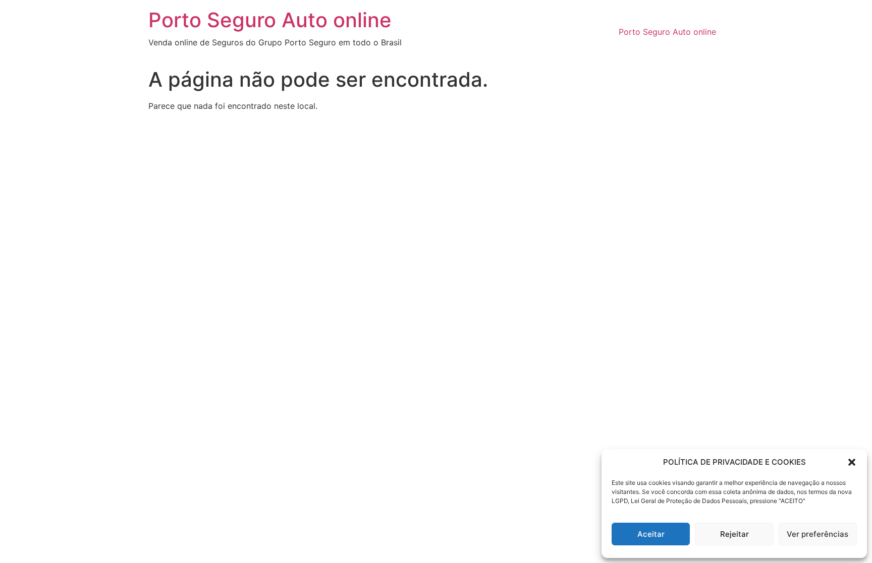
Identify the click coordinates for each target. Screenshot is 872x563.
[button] (852, 462)
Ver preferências (817, 534)
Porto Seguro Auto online (270, 20)
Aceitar (651, 534)
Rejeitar (734, 534)
